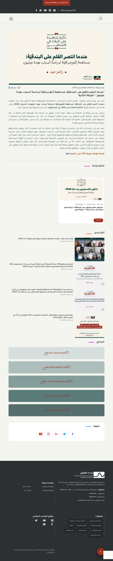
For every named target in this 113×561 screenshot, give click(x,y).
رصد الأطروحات (96, 530)
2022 (71, 526)
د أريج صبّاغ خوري (95, 535)
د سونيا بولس (82, 530)
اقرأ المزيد (98, 220)
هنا (67, 154)
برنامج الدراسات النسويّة (77, 521)
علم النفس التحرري (95, 521)
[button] (56, 3)
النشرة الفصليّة (82, 526)
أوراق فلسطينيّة (96, 526)
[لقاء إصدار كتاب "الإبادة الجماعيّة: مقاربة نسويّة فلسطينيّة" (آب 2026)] (89, 249)
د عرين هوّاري (70, 530)
